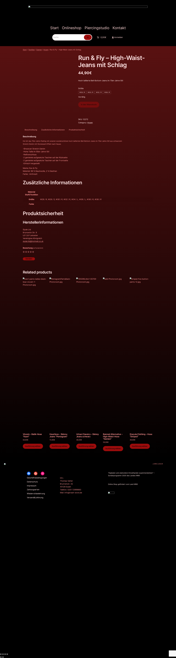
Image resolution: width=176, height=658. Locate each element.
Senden (28, 259)
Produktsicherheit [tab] (77, 130)
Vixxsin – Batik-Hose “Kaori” (32, 435)
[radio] (82, 92)
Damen (39, 50)
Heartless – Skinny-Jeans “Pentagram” (59, 435)
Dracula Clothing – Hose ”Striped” (141, 435)
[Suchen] (88, 37)
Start (25, 50)
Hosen (45, 50)
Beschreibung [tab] (31, 130)
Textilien (31, 50)
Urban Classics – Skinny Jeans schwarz (87, 435)
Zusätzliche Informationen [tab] (53, 130)
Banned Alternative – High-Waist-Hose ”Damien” (113, 436)
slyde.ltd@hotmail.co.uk (33, 241)
